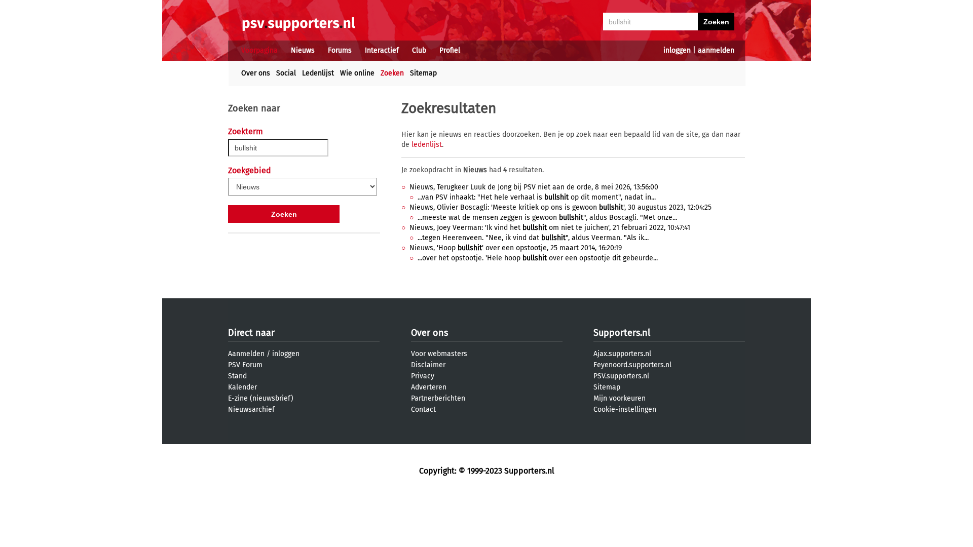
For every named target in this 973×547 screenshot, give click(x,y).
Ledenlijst (318, 73)
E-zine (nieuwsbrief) (260, 398)
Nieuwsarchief (251, 409)
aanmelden (716, 50)
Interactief (382, 50)
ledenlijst (426, 144)
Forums (340, 50)
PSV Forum (245, 365)
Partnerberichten (438, 398)
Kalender (242, 387)
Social (286, 73)
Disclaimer (428, 365)
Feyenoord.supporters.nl (632, 365)
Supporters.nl (621, 332)
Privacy (422, 376)
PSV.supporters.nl (621, 376)
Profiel (449, 50)
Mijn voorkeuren (619, 398)
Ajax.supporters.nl (622, 353)
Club (419, 50)
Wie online (357, 73)
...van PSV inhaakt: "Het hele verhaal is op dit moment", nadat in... (537, 197)
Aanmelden (246, 353)
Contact (423, 409)
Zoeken (392, 73)
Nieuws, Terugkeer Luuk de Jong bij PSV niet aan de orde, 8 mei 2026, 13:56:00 (533, 187)
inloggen (677, 50)
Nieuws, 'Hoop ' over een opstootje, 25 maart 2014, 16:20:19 (515, 248)
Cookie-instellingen (624, 409)
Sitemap (423, 73)
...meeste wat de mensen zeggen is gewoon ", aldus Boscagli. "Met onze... (547, 217)
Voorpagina (259, 50)
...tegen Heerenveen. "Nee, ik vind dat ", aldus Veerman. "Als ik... (533, 237)
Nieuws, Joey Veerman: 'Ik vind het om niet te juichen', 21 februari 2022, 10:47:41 (549, 227)
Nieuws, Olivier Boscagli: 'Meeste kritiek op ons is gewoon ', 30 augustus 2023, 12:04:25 (560, 207)
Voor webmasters (439, 353)
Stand (237, 376)
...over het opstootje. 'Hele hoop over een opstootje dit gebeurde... (538, 258)
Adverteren (428, 387)
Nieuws (303, 50)
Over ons (255, 73)
